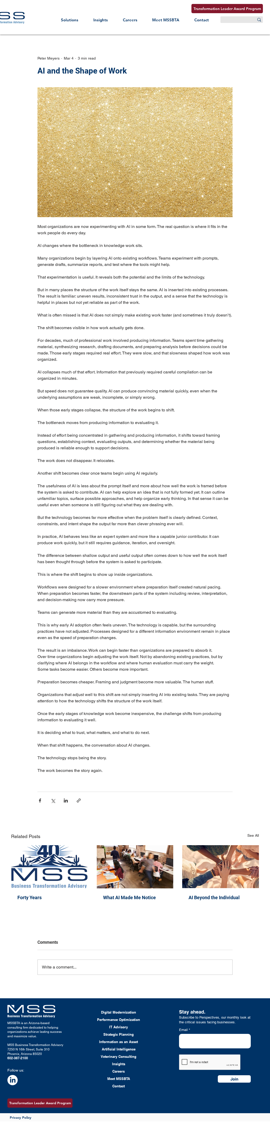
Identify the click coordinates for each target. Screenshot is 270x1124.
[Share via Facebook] (39, 800)
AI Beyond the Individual (214, 897)
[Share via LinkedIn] (65, 800)
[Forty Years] (49, 866)
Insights (118, 1064)
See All (253, 835)
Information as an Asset (118, 1042)
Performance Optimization (118, 1020)
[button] (70, 20)
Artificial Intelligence (119, 1049)
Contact (118, 1086)
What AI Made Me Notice (129, 897)
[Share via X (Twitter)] (52, 800)
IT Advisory (118, 1027)
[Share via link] (78, 800)
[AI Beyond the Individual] (220, 866)
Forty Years (29, 897)
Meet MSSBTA (118, 1079)
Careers (118, 1071)
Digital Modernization (118, 1012)
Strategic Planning (118, 1034)
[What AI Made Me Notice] (135, 866)
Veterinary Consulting (118, 1056)
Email (184, 1029)
